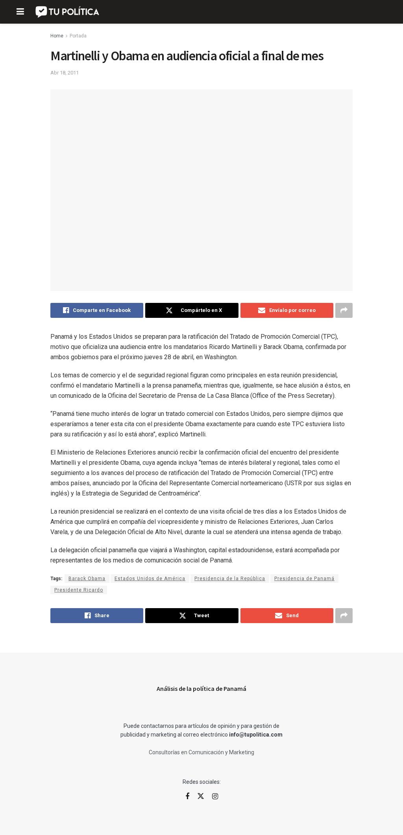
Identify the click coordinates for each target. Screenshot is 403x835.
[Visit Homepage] (68, 12)
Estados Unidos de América (150, 578)
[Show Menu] (20, 12)
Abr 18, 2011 (64, 73)
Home (56, 36)
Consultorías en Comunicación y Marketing (201, 752)
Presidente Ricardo (78, 590)
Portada (78, 36)
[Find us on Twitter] (200, 796)
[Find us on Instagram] (215, 796)
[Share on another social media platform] (344, 310)
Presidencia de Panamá (304, 578)
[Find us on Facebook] (187, 796)
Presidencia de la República (229, 578)
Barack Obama (86, 578)
